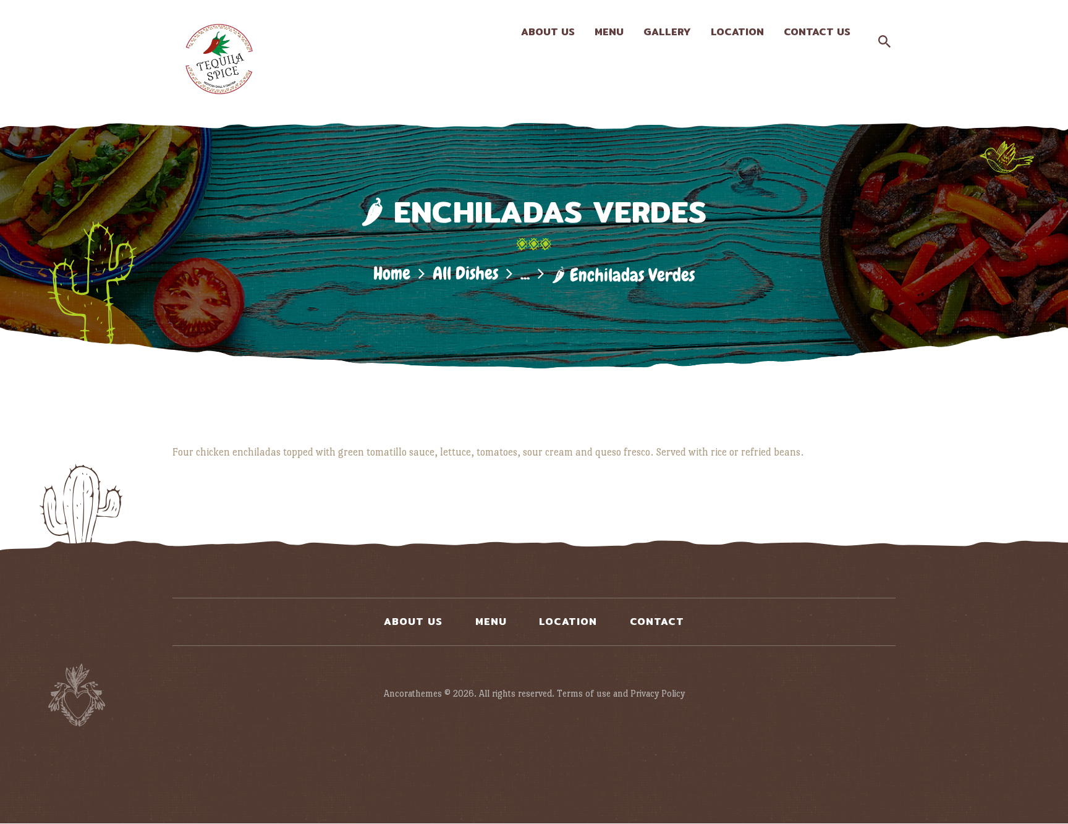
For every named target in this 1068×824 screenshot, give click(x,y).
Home (391, 273)
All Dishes (465, 273)
